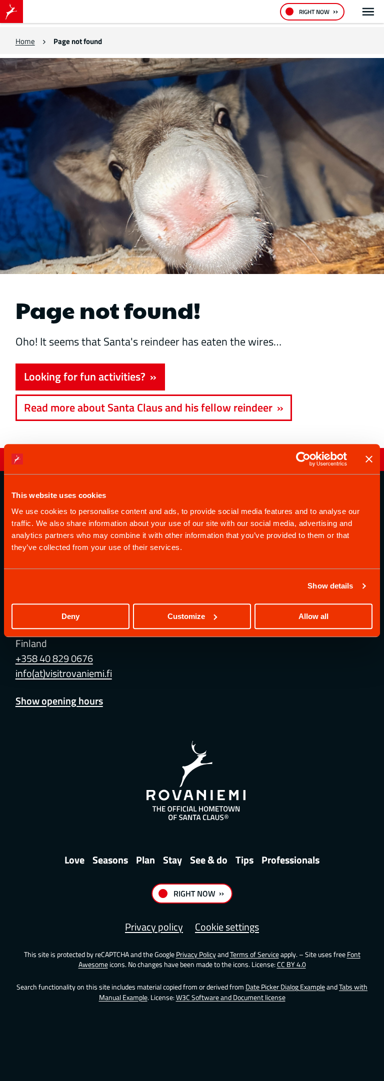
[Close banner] (369, 459)
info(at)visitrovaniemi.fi (64, 673)
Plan (145, 860)
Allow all (313, 616)
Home (25, 41)
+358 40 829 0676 (54, 658)
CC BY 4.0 (291, 964)
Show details (330, 586)
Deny (71, 616)
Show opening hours (59, 700)
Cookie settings (227, 926)
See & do (209, 860)
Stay (172, 860)
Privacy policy (154, 926)
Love (74, 860)
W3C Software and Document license (231, 997)
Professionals (291, 860)
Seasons (110, 860)
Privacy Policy (196, 954)
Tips (245, 860)
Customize (186, 616)
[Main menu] (368, 12)
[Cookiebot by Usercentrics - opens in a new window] (303, 459)
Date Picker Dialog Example (285, 987)
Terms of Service (254, 954)
